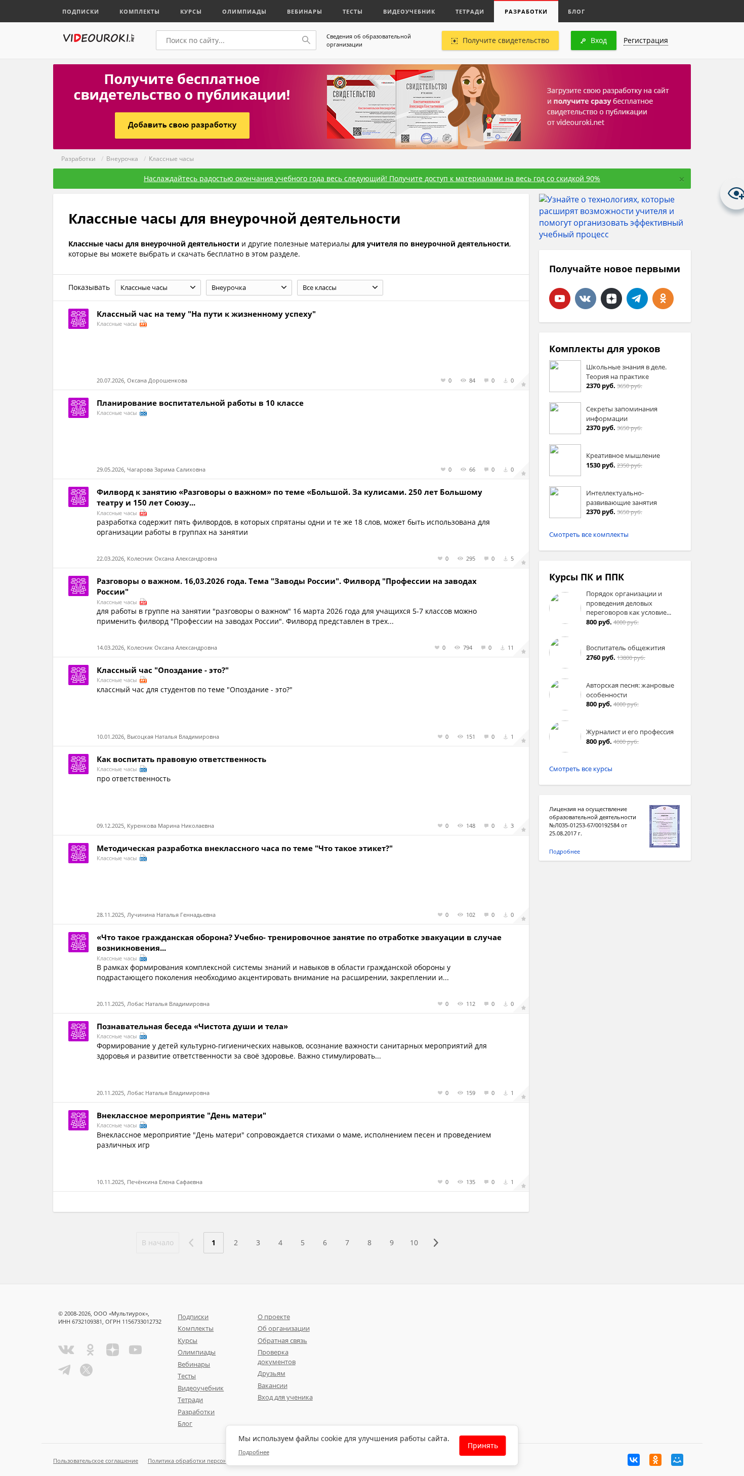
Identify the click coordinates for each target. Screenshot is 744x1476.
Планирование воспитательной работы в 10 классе (200, 403)
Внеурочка (122, 158)
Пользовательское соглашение (95, 1460)
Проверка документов (277, 1356)
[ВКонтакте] (634, 1460)
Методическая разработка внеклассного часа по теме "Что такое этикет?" (245, 848)
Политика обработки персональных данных (208, 1460)
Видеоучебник (409, 11)
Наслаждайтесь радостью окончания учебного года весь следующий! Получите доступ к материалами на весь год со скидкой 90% (372, 178)
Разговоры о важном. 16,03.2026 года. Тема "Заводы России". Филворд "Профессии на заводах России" (287, 586)
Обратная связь (282, 1340)
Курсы (191, 11)
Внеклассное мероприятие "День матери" (181, 1115)
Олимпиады (244, 11)
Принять (483, 1445)
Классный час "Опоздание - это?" (163, 670)
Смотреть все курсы (580, 768)
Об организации (284, 1328)
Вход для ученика (285, 1397)
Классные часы (171, 158)
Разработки (526, 11)
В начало (158, 1242)
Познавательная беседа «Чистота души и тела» (192, 1026)
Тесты (353, 11)
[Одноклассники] (655, 1460)
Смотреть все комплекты (589, 534)
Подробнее (564, 851)
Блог (576, 11)
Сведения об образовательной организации (368, 40)
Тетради (470, 11)
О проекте (274, 1316)
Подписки (80, 11)
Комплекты (139, 11)
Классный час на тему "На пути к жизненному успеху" (206, 314)
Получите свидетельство (506, 40)
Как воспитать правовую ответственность (181, 759)
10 (414, 1242)
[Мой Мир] (677, 1460)
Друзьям (271, 1373)
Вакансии (272, 1385)
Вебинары (304, 11)
